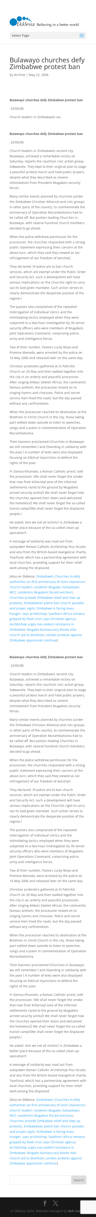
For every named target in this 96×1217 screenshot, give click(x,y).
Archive (19, 75)
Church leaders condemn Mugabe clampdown (44, 587)
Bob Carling (77, 1211)
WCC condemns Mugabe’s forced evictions (41, 592)
